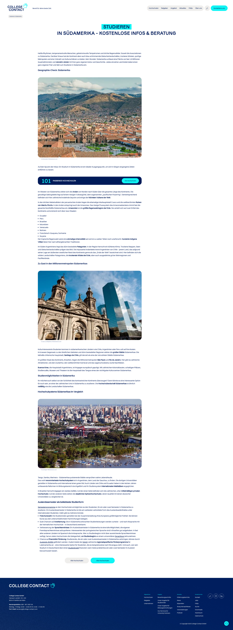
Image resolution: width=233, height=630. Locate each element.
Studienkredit (73, 548)
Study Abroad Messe (183, 606)
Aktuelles (182, 8)
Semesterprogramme (46, 507)
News (179, 600)
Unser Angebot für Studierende (163, 601)
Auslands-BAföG (46, 542)
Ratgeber (147, 600)
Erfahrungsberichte (183, 597)
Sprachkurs (119, 536)
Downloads (198, 610)
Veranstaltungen (182, 610)
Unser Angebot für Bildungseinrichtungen (165, 607)
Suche (197, 606)
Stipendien (180, 603)
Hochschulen (148, 597)
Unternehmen (148, 603)
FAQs (191, 8)
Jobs (196, 600)
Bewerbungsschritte (164, 597)
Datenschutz (199, 616)
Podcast (179, 613)
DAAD (85, 542)
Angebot (174, 8)
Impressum (198, 613)
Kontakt (197, 597)
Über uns (198, 8)
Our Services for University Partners (164, 612)
